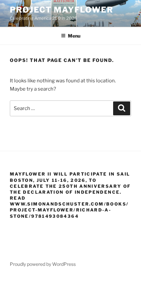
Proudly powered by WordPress (43, 264)
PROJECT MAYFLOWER (61, 9)
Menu (74, 36)
